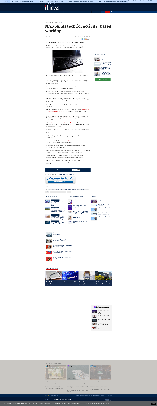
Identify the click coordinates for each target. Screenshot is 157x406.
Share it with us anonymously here (67, 174)
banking (57, 189)
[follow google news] (50, 4)
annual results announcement (69, 141)
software (54, 191)
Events (94, 196)
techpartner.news (57, 399)
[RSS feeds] (54, 4)
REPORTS (75, 11)
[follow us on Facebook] (48, 4)
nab (50, 191)
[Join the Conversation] (76, 36)
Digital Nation (64, 399)
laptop (78, 189)
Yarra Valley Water (68, 118)
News (50, 22)
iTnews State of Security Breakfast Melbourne (104, 213)
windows (64, 191)
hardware (74, 189)
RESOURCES (81, 11)
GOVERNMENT (53, 11)
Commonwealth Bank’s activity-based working (63, 123)
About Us (81, 395)
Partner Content (51, 196)
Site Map (109, 395)
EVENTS (93, 11)
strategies (59, 191)
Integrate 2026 (102, 200)
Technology (55, 22)
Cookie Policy (98, 403)
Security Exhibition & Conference (103, 205)
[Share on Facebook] (80, 36)
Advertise (98, 395)
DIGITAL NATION (67, 11)
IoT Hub (69, 399)
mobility (47, 191)
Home (46, 22)
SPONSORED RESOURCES (76, 196)
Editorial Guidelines (86, 395)
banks (61, 189)
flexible (69, 189)
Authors (91, 395)
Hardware (61, 22)
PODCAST (89, 11)
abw (49, 189)
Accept (153, 403)
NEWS (46, 11)
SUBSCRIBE (107, 11)
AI (62, 11)
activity (53, 189)
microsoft (82, 189)
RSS (111, 395)
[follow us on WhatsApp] (52, 4)
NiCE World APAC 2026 (104, 208)
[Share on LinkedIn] (83, 36)
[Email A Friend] (87, 36)
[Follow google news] (85, 39)
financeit (65, 189)
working (68, 191)
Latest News (4, 1)
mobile (87, 189)
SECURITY (59, 11)
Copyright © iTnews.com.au (49, 186)
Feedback (95, 395)
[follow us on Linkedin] (45, 4)
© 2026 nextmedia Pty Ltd (54, 395)
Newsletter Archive (104, 395)
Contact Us (77, 395)
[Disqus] (67, 303)
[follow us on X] (47, 4)
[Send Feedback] (85, 36)
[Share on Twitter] (78, 36)
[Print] (89, 36)
